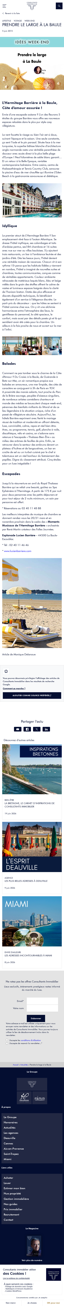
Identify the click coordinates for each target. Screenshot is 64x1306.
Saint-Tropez (11, 1154)
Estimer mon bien (14, 1188)
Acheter (8, 1177)
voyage (18, 21)
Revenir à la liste (12, 13)
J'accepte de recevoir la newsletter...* (25, 1043)
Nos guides (10, 1204)
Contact (8, 1219)
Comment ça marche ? (14, 688)
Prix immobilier (13, 1209)
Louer (7, 1183)
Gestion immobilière (16, 1199)
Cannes (8, 1143)
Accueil (15, 1065)
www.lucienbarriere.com (17, 551)
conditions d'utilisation (31, 1040)
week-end (30, 21)
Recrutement (11, 1214)
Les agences (11, 1133)
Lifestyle (6, 21)
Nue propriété (12, 1193)
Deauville (9, 1138)
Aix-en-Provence (14, 1148)
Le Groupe (10, 1117)
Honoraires (11, 1122)
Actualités (24, 1065)
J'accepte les (25, 1040)
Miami (7, 1159)
